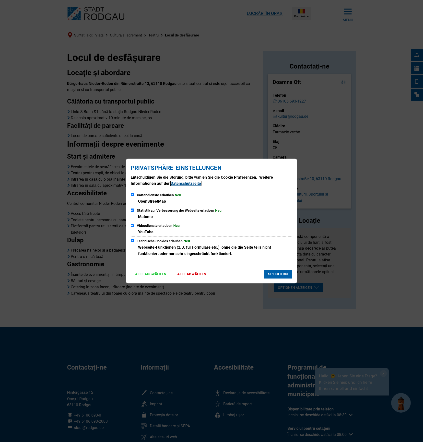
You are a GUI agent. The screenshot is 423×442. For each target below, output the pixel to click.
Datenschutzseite (186, 183)
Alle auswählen (150, 274)
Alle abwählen (191, 274)
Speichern (278, 274)
